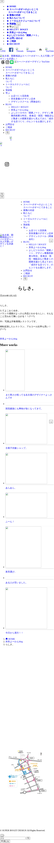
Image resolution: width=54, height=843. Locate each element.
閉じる (6, 841)
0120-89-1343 (19, 669)
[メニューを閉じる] (2, 1)
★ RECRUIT (13, 44)
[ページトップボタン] (2, 835)
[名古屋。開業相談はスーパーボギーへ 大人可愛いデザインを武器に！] (27, 59)
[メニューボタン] (2, 197)
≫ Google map (27, 724)
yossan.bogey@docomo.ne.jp (27, 703)
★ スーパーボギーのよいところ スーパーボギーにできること (22, 10)
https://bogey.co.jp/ (27, 803)
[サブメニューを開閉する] (18, 24)
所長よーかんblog (8, 339)
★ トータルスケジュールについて (23, 21)
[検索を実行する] (28, 838)
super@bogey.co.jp (27, 683)
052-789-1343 (35, 669)
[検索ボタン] (8, 132)
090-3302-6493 (27, 701)
